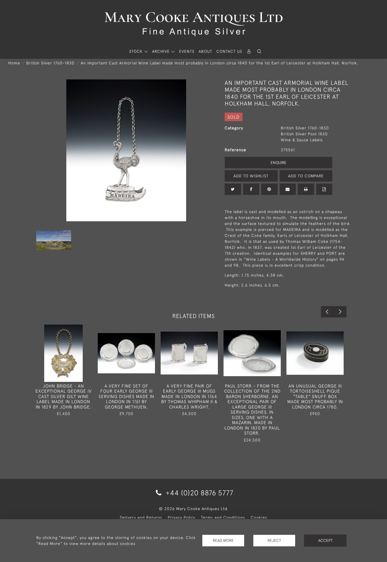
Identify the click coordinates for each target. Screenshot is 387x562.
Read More (223, 540)
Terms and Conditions (223, 517)
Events (186, 51)
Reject (274, 540)
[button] (259, 51)
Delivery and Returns (141, 517)
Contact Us (229, 51)
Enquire (278, 162)
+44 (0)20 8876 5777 (198, 493)
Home (14, 63)
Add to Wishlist (251, 176)
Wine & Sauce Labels (302, 140)
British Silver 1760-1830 (50, 63)
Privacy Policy (181, 517)
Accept (325, 540)
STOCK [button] (136, 51)
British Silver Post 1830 (304, 134)
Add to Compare (306, 176)
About (205, 51)
